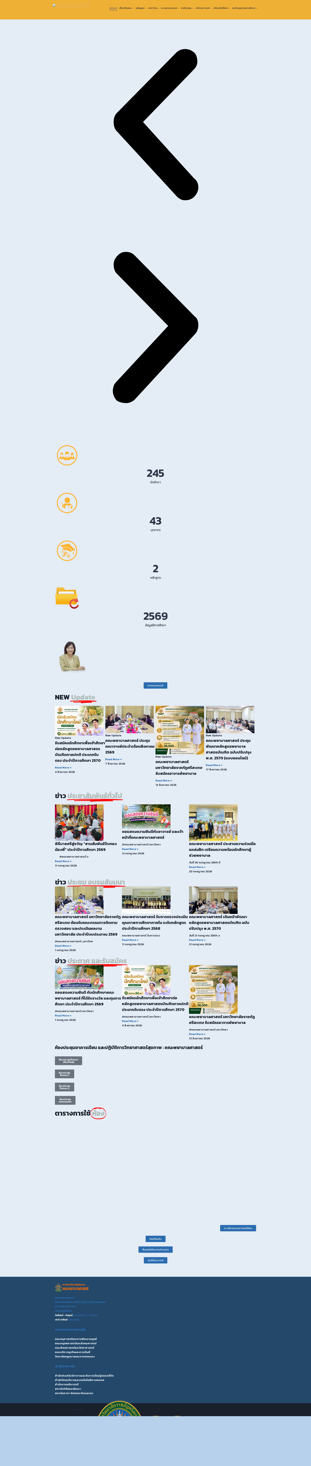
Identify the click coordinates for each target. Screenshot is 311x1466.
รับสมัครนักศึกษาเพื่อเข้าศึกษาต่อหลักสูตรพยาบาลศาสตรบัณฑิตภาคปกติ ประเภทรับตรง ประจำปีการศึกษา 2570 (80, 751)
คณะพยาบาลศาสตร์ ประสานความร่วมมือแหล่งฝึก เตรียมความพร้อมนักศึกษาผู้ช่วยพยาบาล (222, 849)
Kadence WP (79, 1409)
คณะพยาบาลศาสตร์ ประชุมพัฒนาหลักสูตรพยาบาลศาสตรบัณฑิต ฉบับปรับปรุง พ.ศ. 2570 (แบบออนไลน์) (228, 749)
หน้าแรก (113, 8)
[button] (155, 125)
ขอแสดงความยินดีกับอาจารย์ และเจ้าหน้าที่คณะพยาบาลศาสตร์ (152, 834)
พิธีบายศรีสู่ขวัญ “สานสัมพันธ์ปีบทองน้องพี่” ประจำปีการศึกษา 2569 (86, 846)
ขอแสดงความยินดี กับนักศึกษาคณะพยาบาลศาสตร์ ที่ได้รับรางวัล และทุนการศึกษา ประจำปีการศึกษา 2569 (88, 998)
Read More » (63, 767)
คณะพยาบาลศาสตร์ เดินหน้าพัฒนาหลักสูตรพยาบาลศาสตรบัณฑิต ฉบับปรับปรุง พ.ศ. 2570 (219, 922)
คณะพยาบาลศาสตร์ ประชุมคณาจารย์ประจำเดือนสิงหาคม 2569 (130, 746)
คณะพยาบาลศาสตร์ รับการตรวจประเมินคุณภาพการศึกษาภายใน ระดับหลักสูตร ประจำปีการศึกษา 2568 (155, 922)
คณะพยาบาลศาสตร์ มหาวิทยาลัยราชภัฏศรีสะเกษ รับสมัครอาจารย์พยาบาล (179, 767)
